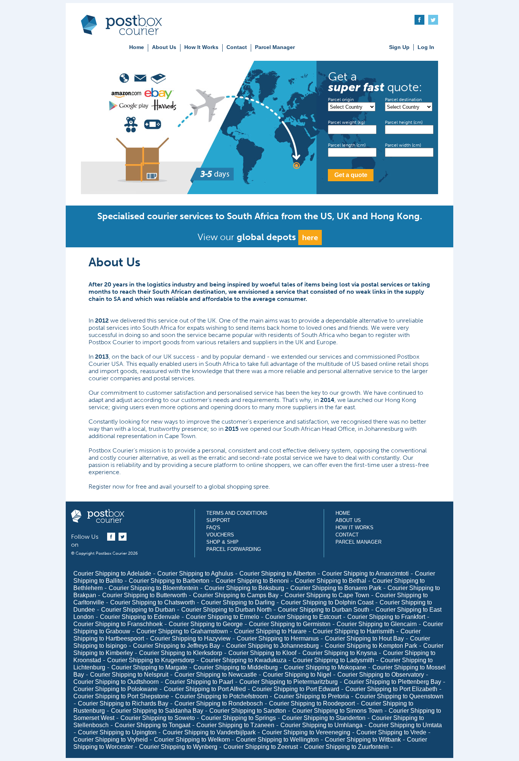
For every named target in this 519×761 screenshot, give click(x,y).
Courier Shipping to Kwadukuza (243, 660)
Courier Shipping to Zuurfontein (346, 747)
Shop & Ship (222, 542)
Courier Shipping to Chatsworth (152, 602)
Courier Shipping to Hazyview (190, 638)
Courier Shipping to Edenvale (140, 617)
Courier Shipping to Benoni (252, 580)
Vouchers (220, 535)
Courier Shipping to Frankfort (386, 617)
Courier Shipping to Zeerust (260, 747)
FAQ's (213, 527)
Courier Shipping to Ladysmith (333, 660)
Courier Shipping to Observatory (380, 674)
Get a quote (350, 175)
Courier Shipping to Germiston (290, 624)
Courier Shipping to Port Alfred (205, 689)
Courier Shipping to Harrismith (353, 631)
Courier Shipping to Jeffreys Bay (176, 645)
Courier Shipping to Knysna (339, 653)
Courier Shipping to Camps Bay (235, 595)
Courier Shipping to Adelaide (112, 573)
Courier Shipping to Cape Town (327, 595)
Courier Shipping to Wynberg (178, 747)
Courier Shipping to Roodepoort (312, 703)
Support (218, 520)
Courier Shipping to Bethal (330, 580)
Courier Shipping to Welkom (192, 739)
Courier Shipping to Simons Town (337, 710)
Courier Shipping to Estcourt (303, 617)
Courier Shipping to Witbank (363, 739)
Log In (426, 47)
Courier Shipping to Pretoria (311, 696)
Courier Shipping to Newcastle (215, 674)
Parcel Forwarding (233, 549)
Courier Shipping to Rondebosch (218, 703)
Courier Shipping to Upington (117, 732)
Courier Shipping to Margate (149, 667)
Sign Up (399, 47)
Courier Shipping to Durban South (323, 609)
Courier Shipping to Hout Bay (364, 638)
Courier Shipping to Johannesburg (272, 645)
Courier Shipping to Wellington (277, 739)
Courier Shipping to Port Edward (295, 689)
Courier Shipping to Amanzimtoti (365, 573)
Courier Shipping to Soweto (157, 718)
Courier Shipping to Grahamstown (182, 631)
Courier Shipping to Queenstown (399, 696)
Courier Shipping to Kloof (262, 653)
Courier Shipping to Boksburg (244, 588)
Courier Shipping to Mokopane (325, 667)
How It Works (201, 47)
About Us (164, 47)
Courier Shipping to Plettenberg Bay (392, 682)
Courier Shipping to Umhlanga (321, 725)
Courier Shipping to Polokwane (115, 689)
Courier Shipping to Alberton (277, 573)
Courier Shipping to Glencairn (377, 624)
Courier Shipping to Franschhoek (118, 624)
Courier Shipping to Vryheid (110, 739)
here (310, 237)
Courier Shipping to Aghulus (195, 573)
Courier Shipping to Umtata (405, 725)
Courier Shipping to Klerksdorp (180, 653)
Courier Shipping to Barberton (169, 580)
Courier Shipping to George (206, 624)
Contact (236, 47)
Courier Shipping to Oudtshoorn (116, 682)
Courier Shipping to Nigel (297, 674)
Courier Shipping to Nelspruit (129, 674)
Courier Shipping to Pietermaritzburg (288, 682)
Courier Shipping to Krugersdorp (151, 660)
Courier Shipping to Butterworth (144, 595)
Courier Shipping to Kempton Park (371, 645)
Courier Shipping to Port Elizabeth (391, 689)
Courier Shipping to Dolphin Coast (327, 602)
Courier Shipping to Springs (238, 718)
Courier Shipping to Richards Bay (123, 703)
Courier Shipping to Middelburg (235, 667)
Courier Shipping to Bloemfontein (153, 588)
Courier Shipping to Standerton (324, 718)
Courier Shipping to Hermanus (278, 638)
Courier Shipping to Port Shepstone (121, 696)
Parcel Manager (275, 47)
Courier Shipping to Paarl (199, 682)
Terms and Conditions (236, 513)
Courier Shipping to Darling (238, 602)
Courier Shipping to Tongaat (152, 725)
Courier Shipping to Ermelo (222, 617)
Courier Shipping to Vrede (391, 732)
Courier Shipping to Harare (270, 631)
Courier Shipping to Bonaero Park (335, 588)
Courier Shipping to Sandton (247, 710)
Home (136, 47)
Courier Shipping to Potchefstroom (221, 696)
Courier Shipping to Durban (138, 609)
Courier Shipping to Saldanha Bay (157, 710)
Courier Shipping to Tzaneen (235, 725)
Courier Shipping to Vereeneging (306, 732)
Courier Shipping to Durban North (226, 609)
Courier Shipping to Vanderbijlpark (209, 732)
